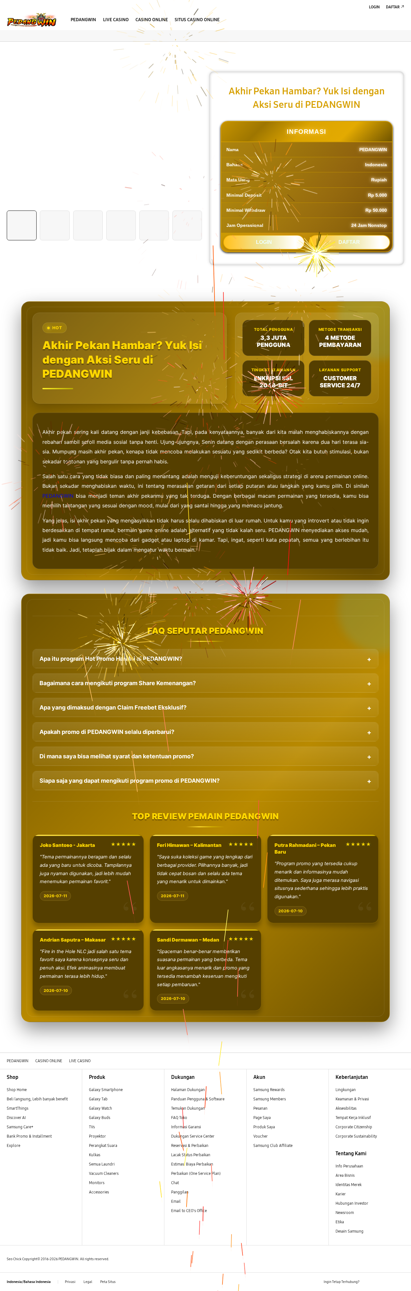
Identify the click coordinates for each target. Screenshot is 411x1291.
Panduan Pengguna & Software (197, 1099)
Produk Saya (264, 1126)
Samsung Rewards (268, 1089)
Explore (13, 1145)
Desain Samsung (350, 1231)
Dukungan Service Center (192, 1136)
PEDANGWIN (58, 496)
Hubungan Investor (352, 1203)
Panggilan (179, 1192)
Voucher (260, 1136)
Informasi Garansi (186, 1126)
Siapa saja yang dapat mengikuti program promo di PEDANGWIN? (129, 780)
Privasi (70, 1282)
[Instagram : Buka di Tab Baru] (389, 1281)
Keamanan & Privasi (352, 1099)
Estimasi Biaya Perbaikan (192, 1164)
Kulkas (94, 1154)
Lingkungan (346, 1089)
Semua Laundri (102, 1164)
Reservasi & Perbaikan (189, 1145)
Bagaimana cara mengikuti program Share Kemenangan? (117, 683)
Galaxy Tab (98, 1099)
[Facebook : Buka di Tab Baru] (367, 1281)
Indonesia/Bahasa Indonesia (29, 1282)
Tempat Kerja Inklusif (353, 1117)
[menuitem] (83, 20)
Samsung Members (269, 1099)
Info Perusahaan (349, 1166)
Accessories (99, 1192)
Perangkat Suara (103, 1145)
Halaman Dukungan (188, 1089)
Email (176, 1201)
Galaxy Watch (100, 1108)
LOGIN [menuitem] (374, 6)
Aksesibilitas (346, 1108)
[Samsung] (31, 20)
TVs (92, 1126)
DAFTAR (349, 242)
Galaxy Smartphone (106, 1089)
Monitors (96, 1182)
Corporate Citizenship (354, 1126)
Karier (341, 1194)
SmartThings (17, 1108)
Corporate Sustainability (357, 1136)
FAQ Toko (179, 1117)
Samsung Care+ (20, 1126)
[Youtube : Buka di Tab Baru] (400, 1281)
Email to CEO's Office (189, 1210)
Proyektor (97, 1136)
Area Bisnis (345, 1175)
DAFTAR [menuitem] (392, 6)
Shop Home (17, 1089)
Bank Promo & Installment (29, 1136)
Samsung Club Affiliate (273, 1145)
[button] (5, 47)
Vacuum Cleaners (103, 1173)
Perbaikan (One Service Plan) (196, 1173)
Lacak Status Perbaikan (190, 1154)
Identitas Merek (349, 1184)
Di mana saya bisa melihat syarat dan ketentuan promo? (116, 756)
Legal (87, 1282)
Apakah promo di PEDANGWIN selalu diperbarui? (106, 731)
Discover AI (16, 1117)
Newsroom (345, 1212)
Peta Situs (108, 1282)
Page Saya (262, 1117)
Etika (340, 1221)
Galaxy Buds (99, 1117)
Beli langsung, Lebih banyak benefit (37, 1099)
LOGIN (264, 242)
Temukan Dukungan (188, 1108)
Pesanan (260, 1108)
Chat (175, 1182)
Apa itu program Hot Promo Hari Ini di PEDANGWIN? (110, 658)
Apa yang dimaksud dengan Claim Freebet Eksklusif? (113, 707)
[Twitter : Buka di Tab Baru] (378, 1281)
